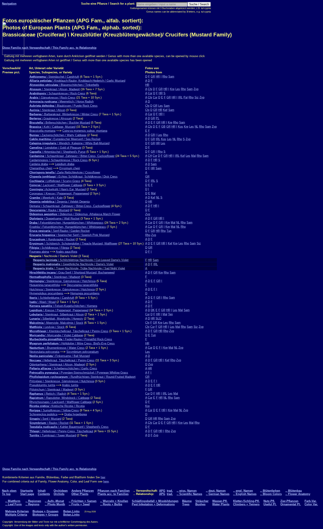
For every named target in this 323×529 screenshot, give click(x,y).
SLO (158, 318)
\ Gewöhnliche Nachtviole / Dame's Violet (73, 264)
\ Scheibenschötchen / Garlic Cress (63, 368)
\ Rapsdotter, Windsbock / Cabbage (59, 397)
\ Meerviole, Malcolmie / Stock (56, 322)
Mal (193, 155)
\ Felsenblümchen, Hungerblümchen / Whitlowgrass (66, 222)
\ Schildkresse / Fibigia (49, 247)
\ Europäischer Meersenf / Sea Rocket (64, 139)
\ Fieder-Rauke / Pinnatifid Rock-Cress (70, 339)
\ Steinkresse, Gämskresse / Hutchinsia (62, 281)
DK (153, 310)
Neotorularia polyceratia (44, 351)
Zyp (196, 89)
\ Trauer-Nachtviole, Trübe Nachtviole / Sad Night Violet (79, 268)
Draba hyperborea (75, 414)
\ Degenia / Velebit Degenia (59, 201)
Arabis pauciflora (66, 251)
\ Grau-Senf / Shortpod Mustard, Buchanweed (71, 272)
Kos (180, 126)
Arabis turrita (70, 385)
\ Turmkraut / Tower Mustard (52, 435)
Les (177, 89)
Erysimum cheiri (69, 168)
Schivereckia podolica (43, 414)
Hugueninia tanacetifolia (44, 285)
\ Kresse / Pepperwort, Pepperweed (58, 310)
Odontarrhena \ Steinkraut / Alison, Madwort (57, 364)
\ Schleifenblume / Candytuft (51, 297)
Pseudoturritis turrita (42, 385)
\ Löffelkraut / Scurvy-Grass (54, 181)
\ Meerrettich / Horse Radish (61, 101)
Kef (165, 110)
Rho (164, 76)
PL (157, 118)
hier (103, 477)
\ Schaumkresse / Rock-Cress (57, 93)
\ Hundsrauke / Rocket (52, 239)
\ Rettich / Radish (47, 393)
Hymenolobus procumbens (46, 293)
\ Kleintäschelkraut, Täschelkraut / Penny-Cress (68, 331)
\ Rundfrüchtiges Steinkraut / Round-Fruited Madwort (82, 376)
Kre (172, 89)
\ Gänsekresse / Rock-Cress (52, 97)
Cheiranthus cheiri (40, 168)
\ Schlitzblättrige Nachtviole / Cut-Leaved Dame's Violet (81, 260)
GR (153, 76)
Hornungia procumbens (85, 293)
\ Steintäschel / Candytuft (54, 76)
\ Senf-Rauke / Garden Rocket (59, 230)
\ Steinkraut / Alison (47, 110)
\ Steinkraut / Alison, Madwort (54, 89)
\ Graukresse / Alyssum (50, 118)
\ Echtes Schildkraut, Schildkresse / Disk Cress (73, 176)
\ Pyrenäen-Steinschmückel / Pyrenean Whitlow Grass (78, 372)
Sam (171, 76)
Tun (169, 230)
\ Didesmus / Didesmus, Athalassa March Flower (74, 214)
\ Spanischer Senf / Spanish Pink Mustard (69, 235)
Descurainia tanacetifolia (82, 285)
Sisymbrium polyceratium (82, 351)
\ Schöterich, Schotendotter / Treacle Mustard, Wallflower (73, 243)
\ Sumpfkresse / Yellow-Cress (54, 410)
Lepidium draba (64, 164)
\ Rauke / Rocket (49, 423)
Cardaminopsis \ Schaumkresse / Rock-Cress (58, 160)
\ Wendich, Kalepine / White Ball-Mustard (69, 143)
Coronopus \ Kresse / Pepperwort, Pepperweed (59, 193)
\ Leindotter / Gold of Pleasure (55, 147)
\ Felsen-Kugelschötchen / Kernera (63, 306)
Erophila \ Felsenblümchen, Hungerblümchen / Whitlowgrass (67, 227)
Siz (196, 97)
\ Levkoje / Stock (47, 327)
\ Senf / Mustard (45, 418)
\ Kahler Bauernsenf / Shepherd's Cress (69, 426)
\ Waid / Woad (42, 302)
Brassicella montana (42, 130)
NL (196, 126)
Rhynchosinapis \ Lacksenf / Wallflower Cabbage (60, 402)
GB (163, 126)
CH (150, 155)
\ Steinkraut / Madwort (54, 277)
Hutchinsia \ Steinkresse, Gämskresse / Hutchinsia (62, 289)
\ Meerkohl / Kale (46, 197)
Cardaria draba (38, 164)
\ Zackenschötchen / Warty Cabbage (57, 135)
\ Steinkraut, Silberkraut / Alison (56, 314)
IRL (180, 97)
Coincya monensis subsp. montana (84, 130)
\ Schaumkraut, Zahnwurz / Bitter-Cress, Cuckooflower (71, 156)
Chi (150, 89)
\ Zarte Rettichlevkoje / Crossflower (64, 172)
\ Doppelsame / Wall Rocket (54, 218)
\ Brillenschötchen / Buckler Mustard (59, 122)
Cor (150, 93)
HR (158, 76)
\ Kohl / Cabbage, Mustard (52, 126)
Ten (170, 314)
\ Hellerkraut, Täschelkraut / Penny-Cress (61, 360)
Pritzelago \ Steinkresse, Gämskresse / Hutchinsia (61, 381)
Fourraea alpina (39, 251)
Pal (185, 97)
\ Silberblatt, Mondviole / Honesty (56, 318)
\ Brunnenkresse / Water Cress (57, 347)
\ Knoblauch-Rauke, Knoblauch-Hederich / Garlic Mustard (77, 80)
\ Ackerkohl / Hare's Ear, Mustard (57, 189)
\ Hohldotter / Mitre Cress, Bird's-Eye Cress (72, 343)
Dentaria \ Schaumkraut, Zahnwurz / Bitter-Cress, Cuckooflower (69, 206)
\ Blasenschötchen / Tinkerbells (64, 84)
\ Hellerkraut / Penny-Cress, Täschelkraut (61, 431)
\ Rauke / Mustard (49, 210)
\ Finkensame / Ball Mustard (59, 356)
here (106, 481)
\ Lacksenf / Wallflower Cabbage (55, 185)
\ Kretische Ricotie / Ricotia (57, 406)
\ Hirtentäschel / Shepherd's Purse (57, 151)
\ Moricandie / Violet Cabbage (56, 335)
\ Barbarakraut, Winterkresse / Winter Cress (63, 114)
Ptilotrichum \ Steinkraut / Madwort (51, 389)
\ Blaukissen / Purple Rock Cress (63, 105)
